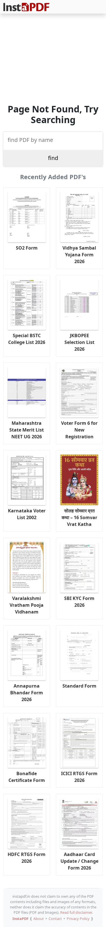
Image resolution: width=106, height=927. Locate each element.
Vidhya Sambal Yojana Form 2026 (79, 254)
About (38, 918)
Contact (55, 918)
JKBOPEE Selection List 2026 (79, 342)
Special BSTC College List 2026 (26, 338)
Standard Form (79, 686)
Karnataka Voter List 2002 (27, 514)
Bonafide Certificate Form (26, 776)
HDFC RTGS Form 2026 (27, 857)
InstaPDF (20, 918)
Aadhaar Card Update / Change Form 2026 (79, 861)
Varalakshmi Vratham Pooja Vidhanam (27, 605)
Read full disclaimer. (76, 912)
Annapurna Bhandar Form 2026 (26, 693)
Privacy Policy (78, 918)
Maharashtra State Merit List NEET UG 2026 (26, 430)
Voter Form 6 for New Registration (79, 430)
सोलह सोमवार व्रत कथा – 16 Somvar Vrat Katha (79, 517)
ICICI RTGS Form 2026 (79, 776)
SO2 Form (27, 248)
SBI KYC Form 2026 (79, 601)
